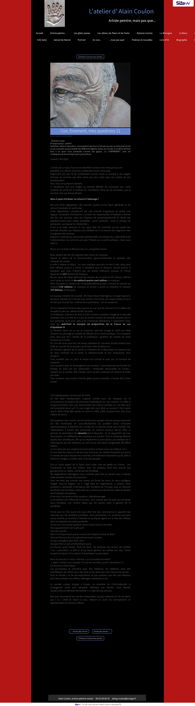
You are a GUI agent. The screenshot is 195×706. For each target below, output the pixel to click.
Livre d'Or (164, 39)
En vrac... (97, 39)
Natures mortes (145, 33)
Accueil (39, 33)
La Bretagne (166, 33)
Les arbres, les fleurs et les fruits (113, 33)
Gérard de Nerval (62, 39)
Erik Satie (42, 39)
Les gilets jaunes (82, 33)
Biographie (181, 39)
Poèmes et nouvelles (142, 39)
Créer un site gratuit (113, 704)
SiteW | (93, 704)
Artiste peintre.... (58, 33)
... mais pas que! (117, 39)
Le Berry (183, 33)
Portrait (82, 39)
